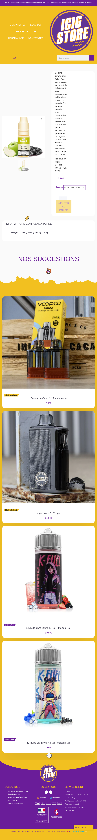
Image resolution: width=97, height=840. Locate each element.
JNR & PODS (21, 31)
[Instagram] (50, 792)
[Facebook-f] (46, 792)
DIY (34, 31)
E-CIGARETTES (17, 25)
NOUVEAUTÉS (35, 38)
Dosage (59, 187)
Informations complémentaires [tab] (28, 223)
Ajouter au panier (63, 206)
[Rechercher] (91, 58)
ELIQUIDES (36, 25)
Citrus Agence (78, 831)
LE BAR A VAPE (16, 38)
